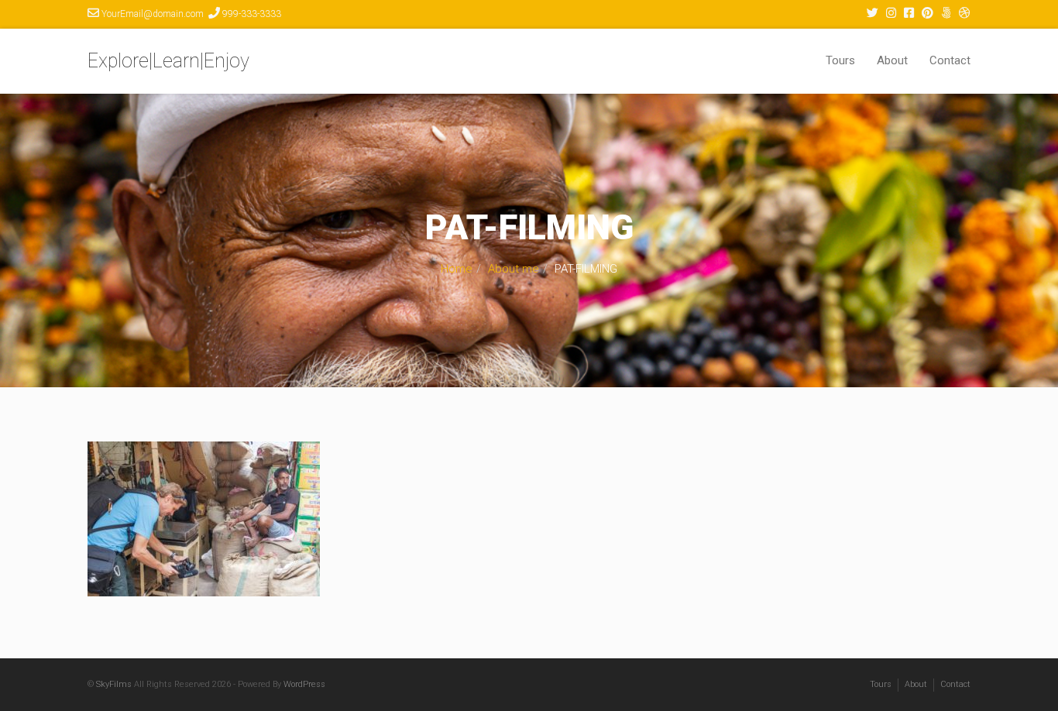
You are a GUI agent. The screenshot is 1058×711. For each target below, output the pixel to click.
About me (513, 269)
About (892, 60)
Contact (949, 60)
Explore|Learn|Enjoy (168, 61)
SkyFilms (114, 684)
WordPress (304, 684)
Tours (840, 60)
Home (456, 269)
